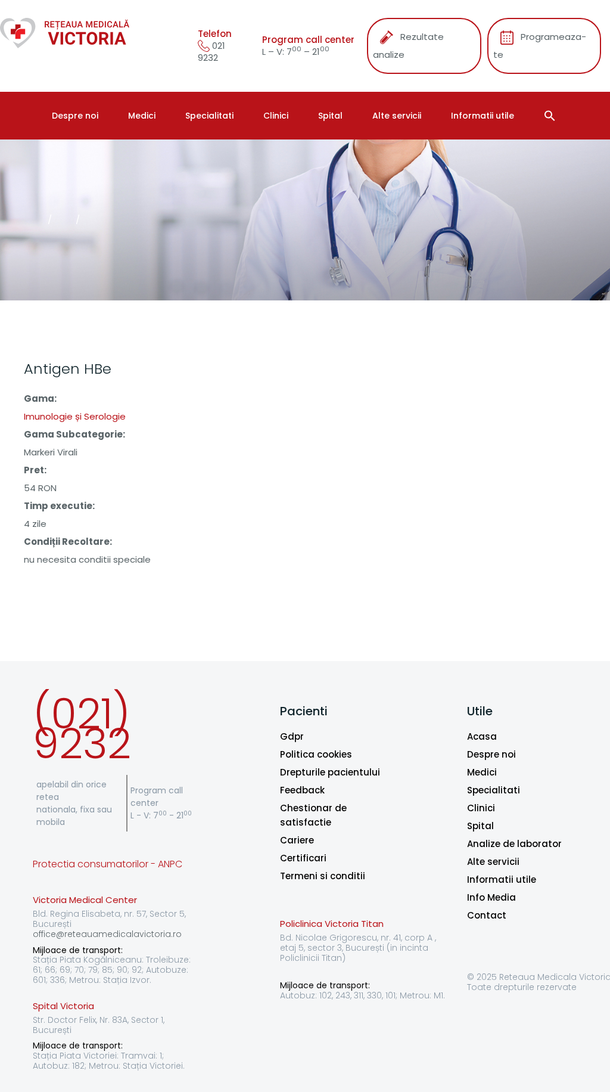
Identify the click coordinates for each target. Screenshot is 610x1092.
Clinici (275, 116)
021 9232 (211, 51)
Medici (141, 116)
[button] (551, 116)
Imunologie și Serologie (75, 416)
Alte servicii (396, 116)
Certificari (303, 858)
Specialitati (209, 116)
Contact (486, 915)
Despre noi (75, 116)
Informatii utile (482, 116)
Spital (330, 116)
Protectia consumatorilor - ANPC (107, 864)
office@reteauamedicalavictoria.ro (107, 934)
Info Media (491, 897)
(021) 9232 (82, 728)
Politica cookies (316, 754)
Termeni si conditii (322, 876)
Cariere (297, 840)
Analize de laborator (514, 843)
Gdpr (292, 736)
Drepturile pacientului (330, 772)
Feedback (302, 790)
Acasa (482, 736)
